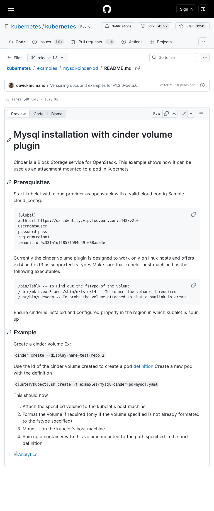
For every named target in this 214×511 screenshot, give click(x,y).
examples (47, 68)
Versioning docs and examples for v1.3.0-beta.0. (94, 85)
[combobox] (176, 57)
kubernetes (26, 26)
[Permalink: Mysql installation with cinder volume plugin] (10, 140)
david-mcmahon (32, 85)
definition (143, 366)
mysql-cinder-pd (80, 68)
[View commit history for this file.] (202, 85)
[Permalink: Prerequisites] (10, 182)
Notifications (121, 26)
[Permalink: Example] (10, 332)
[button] (194, 214)
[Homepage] (107, 8)
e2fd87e (166, 85)
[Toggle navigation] (11, 8)
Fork (157, 26)
